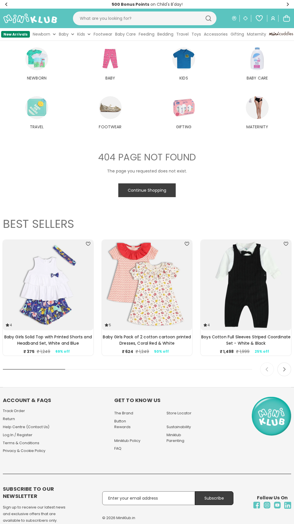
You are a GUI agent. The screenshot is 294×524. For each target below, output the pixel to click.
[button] (6, 4)
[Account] (273, 18)
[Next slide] (284, 369)
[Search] (208, 18)
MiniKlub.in (125, 517)
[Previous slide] (267, 369)
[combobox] (144, 18)
